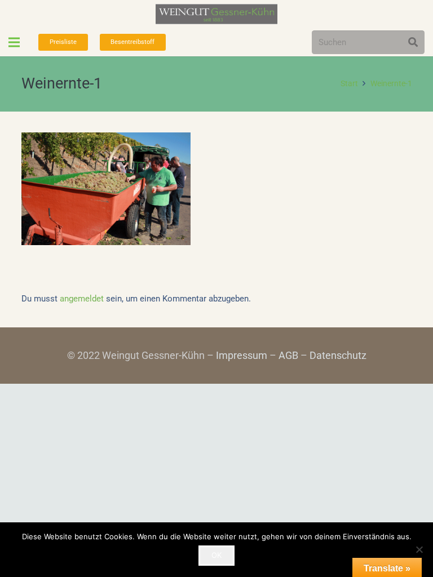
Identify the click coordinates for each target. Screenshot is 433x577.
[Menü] (14, 42)
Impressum (241, 355)
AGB (288, 355)
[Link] (216, 14)
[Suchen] (413, 42)
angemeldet (82, 299)
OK (216, 555)
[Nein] (419, 549)
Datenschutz (338, 355)
